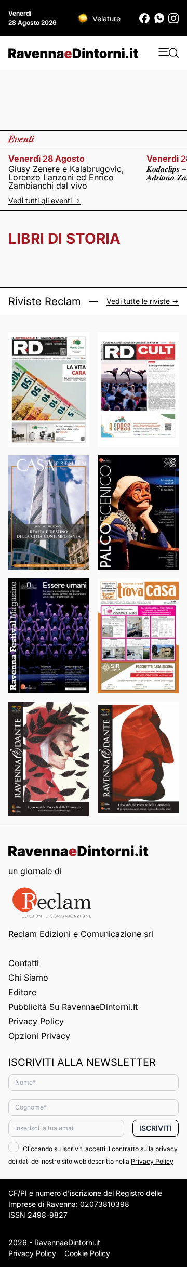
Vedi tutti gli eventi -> (44, 200)
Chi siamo (28, 977)
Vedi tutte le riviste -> (142, 301)
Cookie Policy (87, 1253)
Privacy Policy (36, 1021)
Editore (22, 992)
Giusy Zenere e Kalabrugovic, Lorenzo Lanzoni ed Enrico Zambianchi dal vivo (66, 177)
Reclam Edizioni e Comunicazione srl (80, 934)
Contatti (23, 963)
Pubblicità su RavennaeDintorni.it (73, 1006)
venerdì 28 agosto (46, 158)
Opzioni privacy (39, 1036)
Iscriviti (155, 1128)
